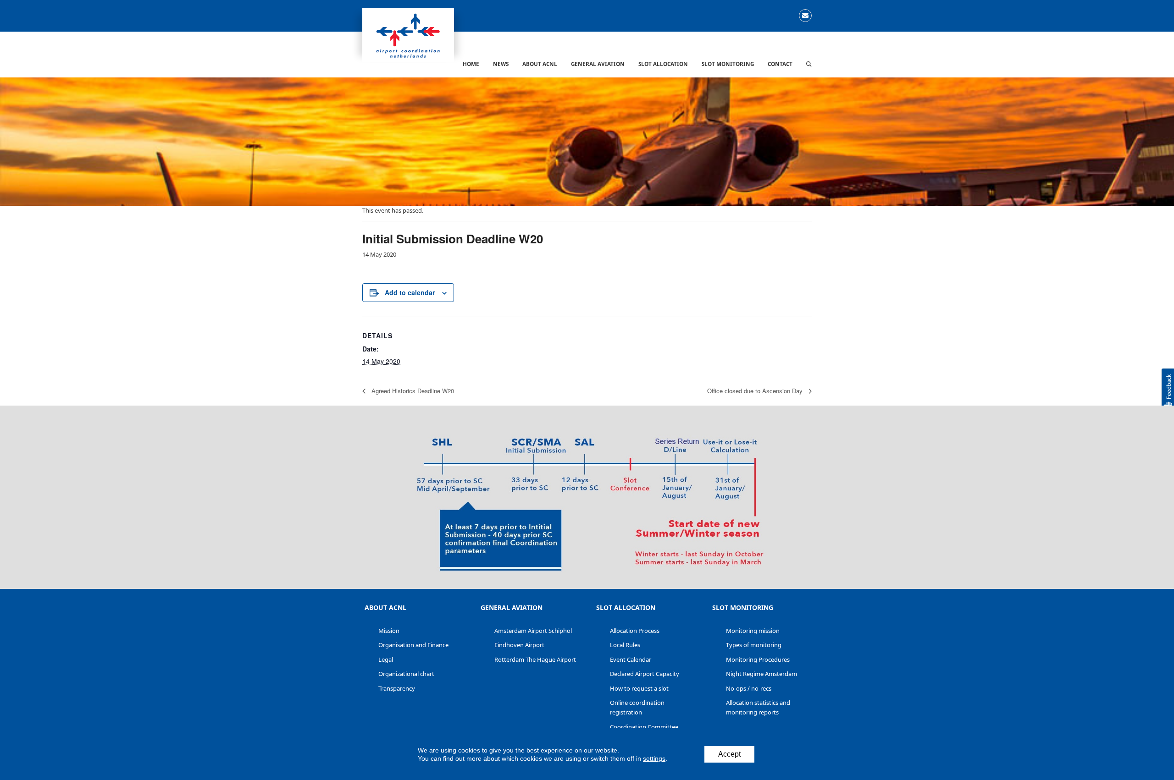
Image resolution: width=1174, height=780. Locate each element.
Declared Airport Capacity (644, 674)
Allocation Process (634, 630)
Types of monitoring (753, 645)
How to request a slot (639, 688)
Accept (729, 754)
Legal (385, 659)
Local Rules (625, 645)
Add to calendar (410, 292)
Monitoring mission (753, 630)
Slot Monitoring (742, 607)
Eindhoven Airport (519, 645)
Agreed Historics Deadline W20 (412, 390)
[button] (809, 63)
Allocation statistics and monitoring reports (758, 707)
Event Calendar (630, 659)
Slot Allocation (625, 607)
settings (654, 758)
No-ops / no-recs (748, 688)
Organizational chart (406, 674)
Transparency (396, 688)
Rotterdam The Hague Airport (535, 659)
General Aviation (512, 607)
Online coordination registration (637, 707)
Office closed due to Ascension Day (755, 390)
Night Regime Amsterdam (761, 674)
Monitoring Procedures (758, 659)
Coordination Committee (644, 727)
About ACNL (385, 607)
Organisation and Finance (413, 645)
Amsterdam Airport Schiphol (533, 630)
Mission (388, 630)
